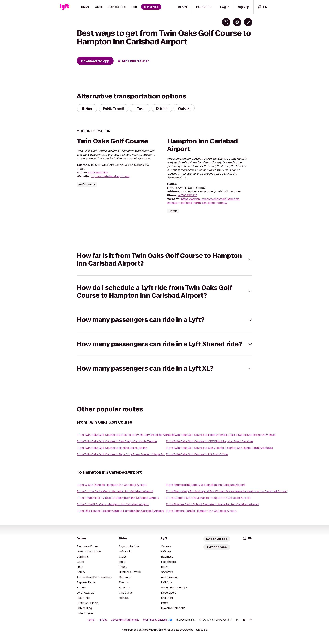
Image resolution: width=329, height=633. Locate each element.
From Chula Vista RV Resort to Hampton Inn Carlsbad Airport (118, 498)
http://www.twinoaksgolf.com (110, 176)
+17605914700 (98, 172)
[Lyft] (64, 6)
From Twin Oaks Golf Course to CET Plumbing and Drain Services (209, 441)
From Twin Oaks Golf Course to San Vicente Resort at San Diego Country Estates (219, 448)
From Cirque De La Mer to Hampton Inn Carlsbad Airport (115, 491)
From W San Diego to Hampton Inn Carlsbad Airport (112, 485)
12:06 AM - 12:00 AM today (187, 188)
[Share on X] (226, 22)
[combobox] (262, 7)
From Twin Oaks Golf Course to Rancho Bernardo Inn (112, 448)
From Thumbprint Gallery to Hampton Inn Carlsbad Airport (205, 485)
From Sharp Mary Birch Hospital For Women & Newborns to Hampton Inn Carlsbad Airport (226, 491)
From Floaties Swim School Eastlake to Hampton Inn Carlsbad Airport (212, 504)
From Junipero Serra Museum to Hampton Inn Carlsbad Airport (208, 498)
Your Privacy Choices (155, 620)
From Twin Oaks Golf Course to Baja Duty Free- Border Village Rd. (121, 454)
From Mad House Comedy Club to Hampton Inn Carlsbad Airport (120, 511)
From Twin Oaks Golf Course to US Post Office (197, 454)
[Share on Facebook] (237, 22)
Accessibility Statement (125, 620)
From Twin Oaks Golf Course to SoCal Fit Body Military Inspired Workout (125, 435)
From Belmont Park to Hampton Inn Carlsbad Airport (201, 511)
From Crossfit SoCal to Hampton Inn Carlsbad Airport (113, 504)
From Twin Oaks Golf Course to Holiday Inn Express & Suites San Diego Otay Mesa (220, 435)
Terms (90, 620)
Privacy (103, 620)
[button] (164, 259)
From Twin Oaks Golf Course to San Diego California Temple (117, 441)
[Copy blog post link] (248, 22)
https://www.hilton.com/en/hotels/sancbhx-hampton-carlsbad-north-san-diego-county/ (203, 201)
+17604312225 (187, 195)
